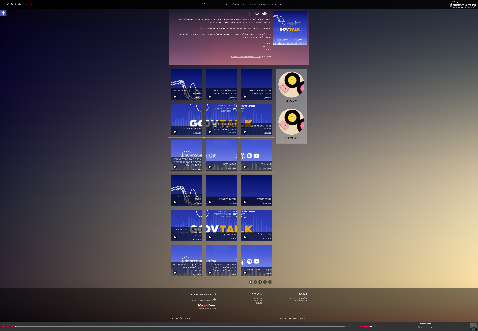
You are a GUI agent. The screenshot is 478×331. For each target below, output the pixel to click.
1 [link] (265, 282)
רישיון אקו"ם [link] (196, 300)
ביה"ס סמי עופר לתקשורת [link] (298, 298)
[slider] (180, 326)
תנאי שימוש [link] (258, 298)
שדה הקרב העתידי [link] (192, 128)
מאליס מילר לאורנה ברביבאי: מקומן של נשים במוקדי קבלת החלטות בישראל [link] (221, 267)
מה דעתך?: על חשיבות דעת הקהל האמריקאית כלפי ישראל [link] (187, 267)
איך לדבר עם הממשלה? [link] (259, 269)
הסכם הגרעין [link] (229, 163)
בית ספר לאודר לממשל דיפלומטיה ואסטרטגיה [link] (246, 57)
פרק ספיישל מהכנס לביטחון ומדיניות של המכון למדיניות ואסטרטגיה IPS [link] (187, 162)
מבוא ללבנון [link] (230, 234)
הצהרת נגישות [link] (257, 300)
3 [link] (255, 282)
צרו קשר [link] (244, 4)
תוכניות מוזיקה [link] (264, 4)
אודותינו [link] (253, 4)
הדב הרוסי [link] (266, 163)
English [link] (235, 4)
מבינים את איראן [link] (227, 199)
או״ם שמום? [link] (264, 234)
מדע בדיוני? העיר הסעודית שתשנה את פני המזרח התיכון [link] (188, 232)
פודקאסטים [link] (277, 4)
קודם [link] (270, 282)
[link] (3, 13)
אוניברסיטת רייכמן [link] (301, 300)
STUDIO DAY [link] (282, 318)
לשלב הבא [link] (250, 282)
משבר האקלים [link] (263, 199)
